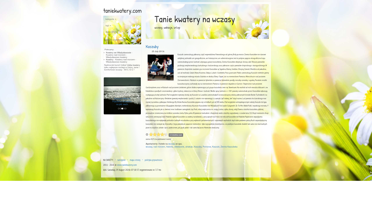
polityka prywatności (114, 39)
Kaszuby (152, 46)
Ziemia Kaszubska (229, 146)
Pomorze (207, 146)
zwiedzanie (179, 146)
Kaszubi (215, 146)
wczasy (171, 143)
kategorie (110, 19)
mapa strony (111, 31)
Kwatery (109, 59)
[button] (106, 95)
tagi (107, 25)
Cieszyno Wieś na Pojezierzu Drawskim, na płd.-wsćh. (122, 101)
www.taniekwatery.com (127, 164)
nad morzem (159, 146)
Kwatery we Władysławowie (118, 52)
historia (169, 146)
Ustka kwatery (133, 65)
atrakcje (189, 146)
